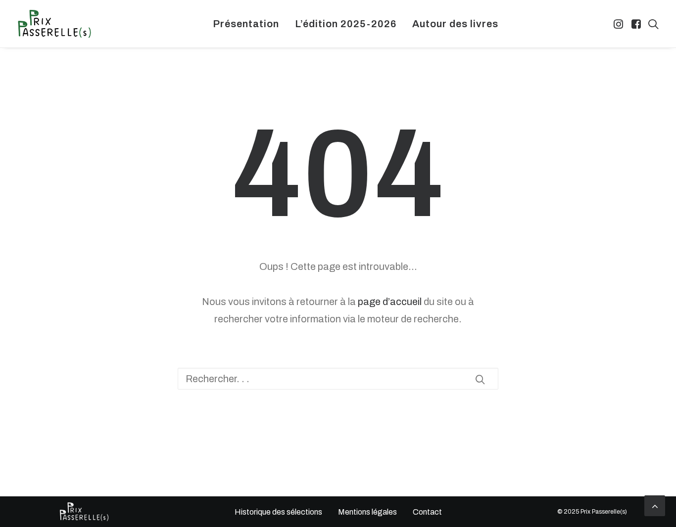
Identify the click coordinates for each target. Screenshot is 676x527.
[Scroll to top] (654, 504)
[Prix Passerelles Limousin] (54, 24)
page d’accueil (390, 301)
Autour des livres (455, 23)
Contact (427, 512)
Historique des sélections (278, 512)
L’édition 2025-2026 (345, 23)
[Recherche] (338, 379)
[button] (619, 23)
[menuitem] (246, 23)
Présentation (246, 23)
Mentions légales (367, 512)
